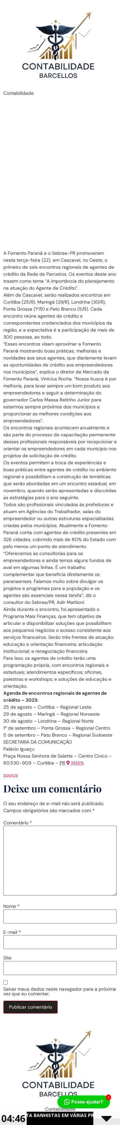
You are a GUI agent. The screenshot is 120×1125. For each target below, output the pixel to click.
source (10, 775)
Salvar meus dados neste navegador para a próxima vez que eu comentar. (59, 991)
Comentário (17, 822)
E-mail (12, 932)
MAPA (77, 763)
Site (7, 957)
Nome (11, 906)
